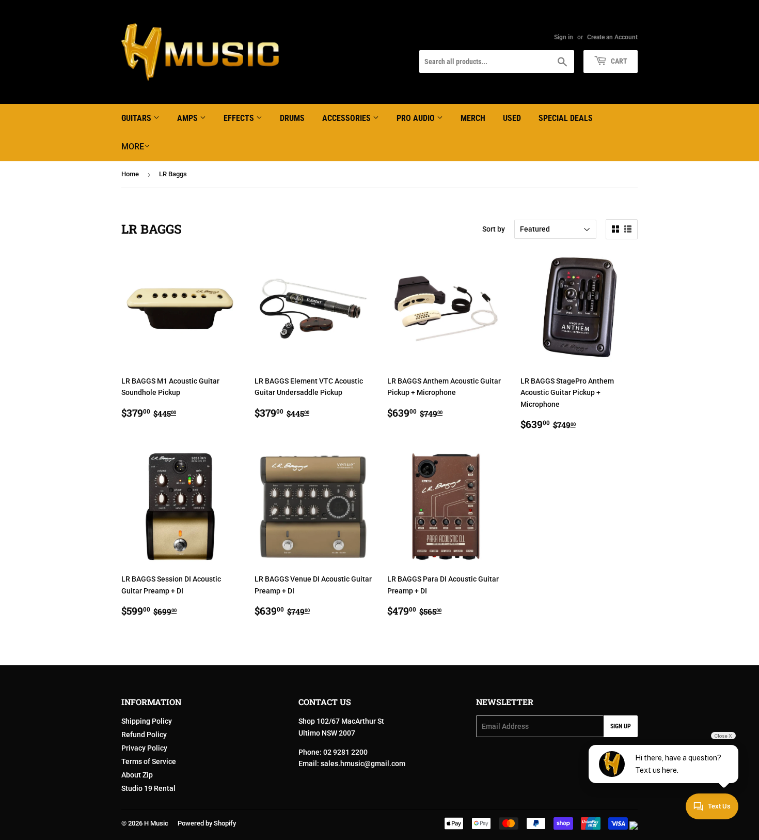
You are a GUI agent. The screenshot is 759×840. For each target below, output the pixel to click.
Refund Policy (144, 734)
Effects (240, 118)
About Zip (137, 775)
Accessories (347, 118)
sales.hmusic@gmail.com (363, 763)
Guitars (137, 118)
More (132, 146)
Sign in (563, 37)
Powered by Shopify (207, 823)
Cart (618, 61)
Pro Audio (417, 118)
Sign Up (620, 726)
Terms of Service (148, 761)
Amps (188, 118)
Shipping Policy (146, 721)
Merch (473, 118)
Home (130, 174)
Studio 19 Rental (148, 788)
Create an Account (612, 37)
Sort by (493, 229)
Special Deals (566, 118)
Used (512, 118)
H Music (156, 823)
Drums (292, 118)
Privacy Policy (144, 748)
